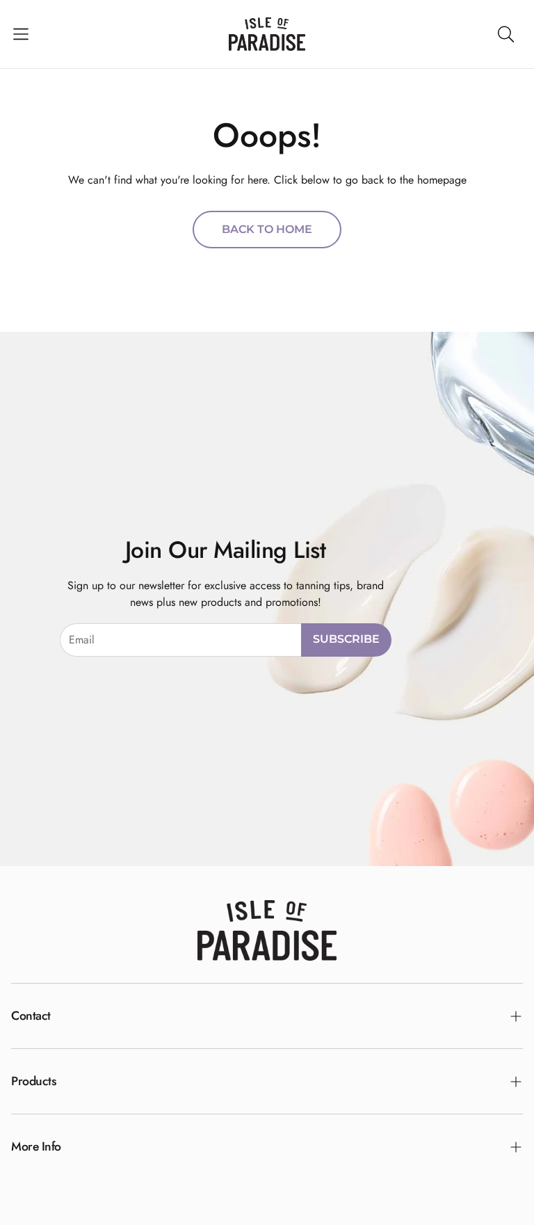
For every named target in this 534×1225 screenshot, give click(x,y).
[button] (21, 34)
